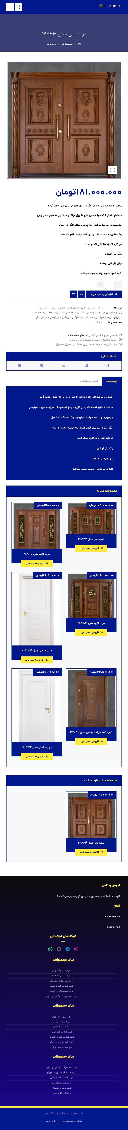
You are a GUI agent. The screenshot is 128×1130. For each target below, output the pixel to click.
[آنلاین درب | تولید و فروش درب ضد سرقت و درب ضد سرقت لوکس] (110, 6)
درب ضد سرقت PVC (58, 313)
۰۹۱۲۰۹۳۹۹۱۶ (112, 917)
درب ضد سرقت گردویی (61, 986)
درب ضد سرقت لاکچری (61, 991)
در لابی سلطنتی (80, 308)
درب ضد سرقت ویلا (61, 1083)
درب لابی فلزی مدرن (62, 1093)
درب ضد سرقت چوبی (61, 1032)
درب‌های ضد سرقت (78, 335)
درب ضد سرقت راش (62, 971)
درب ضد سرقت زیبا (103, 317)
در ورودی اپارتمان (49, 308)
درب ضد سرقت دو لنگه (61, 1042)
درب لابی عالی (42, 317)
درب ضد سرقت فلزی (62, 976)
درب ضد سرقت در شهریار (61, 1037)
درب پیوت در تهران (61, 1017)
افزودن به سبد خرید (101, 294)
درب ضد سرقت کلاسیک (62, 981)
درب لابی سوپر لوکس (60, 317)
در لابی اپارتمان (96, 308)
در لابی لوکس (65, 308)
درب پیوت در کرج (61, 1022)
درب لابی (99, 322)
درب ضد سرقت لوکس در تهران (61, 996)
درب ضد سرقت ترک (62, 1027)
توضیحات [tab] (111, 381)
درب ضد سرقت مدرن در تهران (61, 1073)
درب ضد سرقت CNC (79, 313)
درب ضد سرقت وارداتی (61, 1078)
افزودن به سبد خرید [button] (89, 548)
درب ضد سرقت (97, 313)
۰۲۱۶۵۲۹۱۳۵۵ (112, 927)
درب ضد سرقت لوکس (82, 317)
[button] (10, 7)
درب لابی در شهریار (61, 1088)
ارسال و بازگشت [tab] (89, 381)
